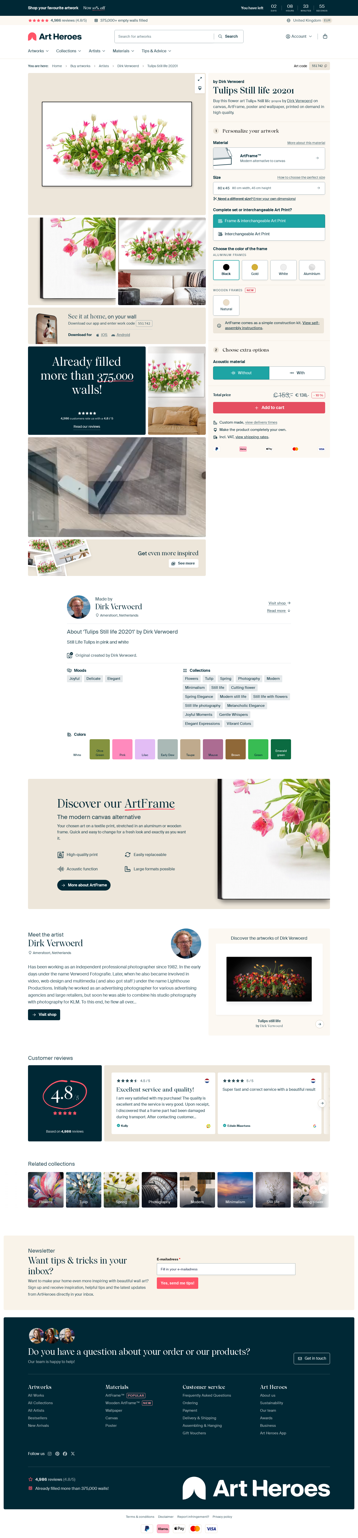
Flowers (191, 678)
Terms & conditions (140, 1517)
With (301, 372)
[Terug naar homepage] (55, 36)
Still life (217, 687)
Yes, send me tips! (177, 1283)
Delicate (93, 678)
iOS (104, 334)
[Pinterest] (57, 1454)
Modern (273, 678)
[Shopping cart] (325, 36)
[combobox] (164, 36)
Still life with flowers (270, 696)
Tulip (209, 678)
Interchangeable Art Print (247, 234)
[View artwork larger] (200, 79)
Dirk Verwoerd (231, 81)
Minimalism (195, 687)
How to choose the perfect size (301, 177)
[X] (72, 1454)
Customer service (204, 1387)
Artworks (36, 51)
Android (123, 334)
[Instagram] (49, 1454)
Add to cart (273, 407)
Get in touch (315, 1358)
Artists (94, 51)
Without (245, 372)
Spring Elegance (199, 696)
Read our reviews (87, 426)
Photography (249, 678)
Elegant (113, 678)
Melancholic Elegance (246, 705)
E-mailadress (168, 1259)
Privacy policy (222, 1517)
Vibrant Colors (239, 723)
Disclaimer (166, 1517)
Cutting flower (243, 687)
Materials (121, 51)
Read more (277, 610)
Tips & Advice (154, 51)
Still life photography (202, 705)
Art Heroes (273, 1387)
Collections (66, 51)
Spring (225, 678)
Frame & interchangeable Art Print (255, 220)
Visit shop (278, 603)
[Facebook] (65, 1454)
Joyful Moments (198, 714)
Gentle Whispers (233, 714)
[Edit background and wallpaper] (200, 88)
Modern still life (233, 696)
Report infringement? (193, 1517)
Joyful (74, 678)
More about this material (306, 143)
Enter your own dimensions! (257, 199)
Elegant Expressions (202, 723)
